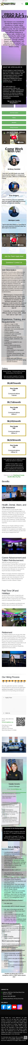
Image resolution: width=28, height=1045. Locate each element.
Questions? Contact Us (14, 262)
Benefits (14, 122)
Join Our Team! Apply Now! (14, 256)
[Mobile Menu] (26, 4)
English (5, 0)
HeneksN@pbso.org (16, 789)
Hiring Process (14, 127)
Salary (14, 117)
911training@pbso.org (7, 722)
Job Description (14, 112)
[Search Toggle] (22, 3)
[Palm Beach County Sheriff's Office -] (8, 4)
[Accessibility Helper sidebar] (25, 1037)
